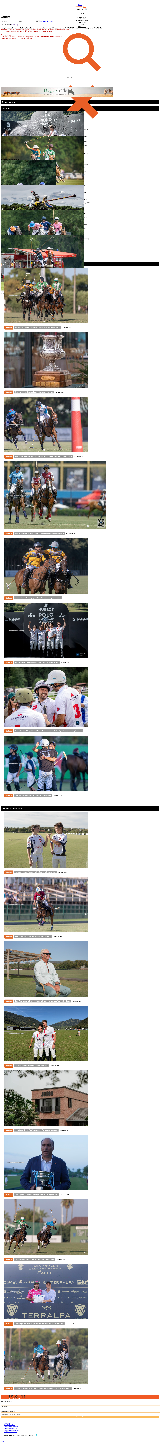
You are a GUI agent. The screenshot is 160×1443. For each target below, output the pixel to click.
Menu (80, 5)
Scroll (2, 1441)
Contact (82, 27)
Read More (9, 327)
